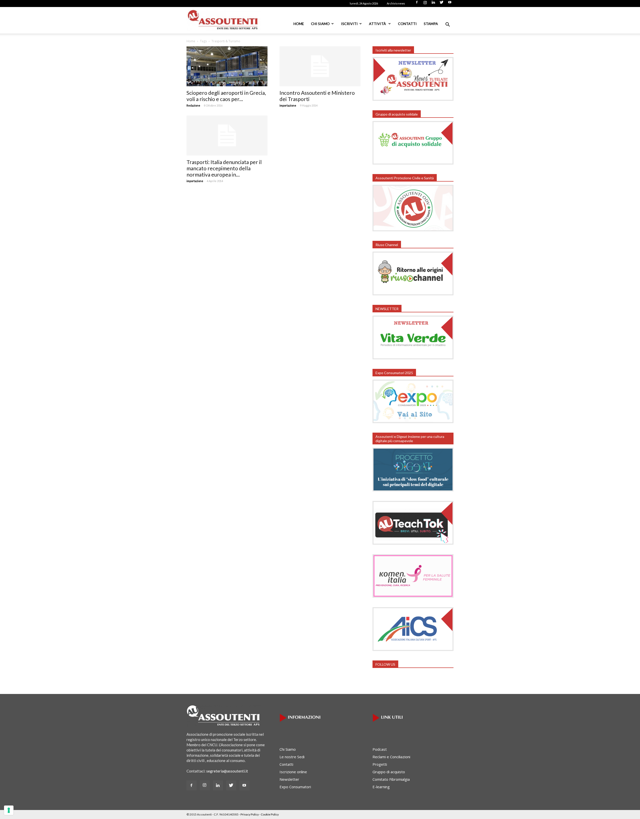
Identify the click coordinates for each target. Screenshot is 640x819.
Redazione (193, 105)
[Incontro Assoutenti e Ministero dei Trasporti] (320, 66)
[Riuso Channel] (413, 293)
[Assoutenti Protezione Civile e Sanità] (413, 229)
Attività (378, 24)
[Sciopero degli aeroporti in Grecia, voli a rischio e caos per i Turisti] (227, 66)
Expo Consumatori (295, 786)
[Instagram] (425, 4)
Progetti (379, 764)
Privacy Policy (249, 814)
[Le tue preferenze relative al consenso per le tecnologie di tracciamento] (9, 810)
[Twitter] (441, 4)
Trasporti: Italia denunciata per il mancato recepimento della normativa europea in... (224, 168)
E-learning (381, 786)
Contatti (407, 24)
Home (299, 24)
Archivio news (396, 3)
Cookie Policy (270, 814)
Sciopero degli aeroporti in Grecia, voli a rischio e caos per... (226, 96)
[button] (448, 25)
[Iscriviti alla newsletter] (413, 99)
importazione (288, 105)
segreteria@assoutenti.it (227, 771)
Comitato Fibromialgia (391, 779)
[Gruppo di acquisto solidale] (413, 163)
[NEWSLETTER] (413, 357)
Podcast (379, 749)
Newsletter (289, 779)
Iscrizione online (293, 771)
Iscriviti (349, 24)
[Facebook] (416, 4)
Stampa (431, 24)
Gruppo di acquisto (388, 771)
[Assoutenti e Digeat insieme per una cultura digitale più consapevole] (413, 489)
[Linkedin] (433, 4)
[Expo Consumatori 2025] (413, 421)
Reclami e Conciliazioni (391, 756)
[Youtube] (450, 4)
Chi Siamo (320, 24)
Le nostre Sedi (292, 756)
